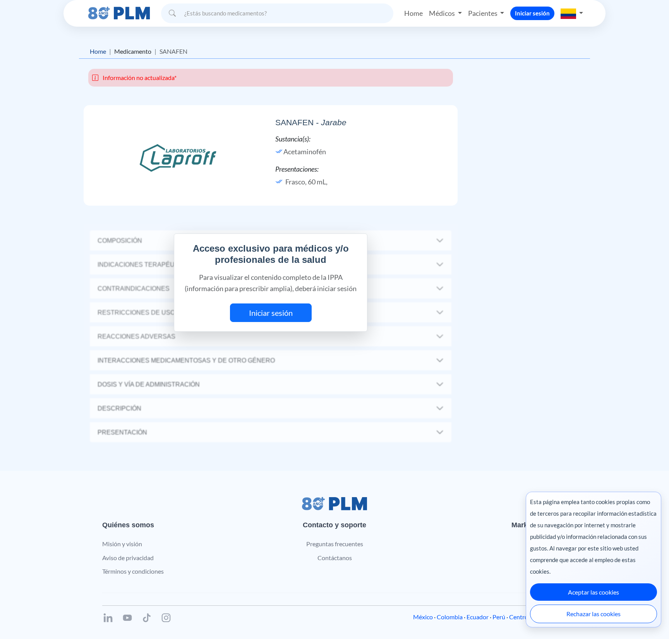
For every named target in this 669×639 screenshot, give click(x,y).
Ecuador (478, 616)
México (423, 616)
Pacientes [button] (483, 13)
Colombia (450, 616)
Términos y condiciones (133, 571)
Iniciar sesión (532, 13)
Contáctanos (334, 557)
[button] (572, 13)
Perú (498, 616)
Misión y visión (122, 543)
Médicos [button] (442, 13)
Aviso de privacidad (128, 557)
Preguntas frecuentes (334, 543)
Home (413, 13)
